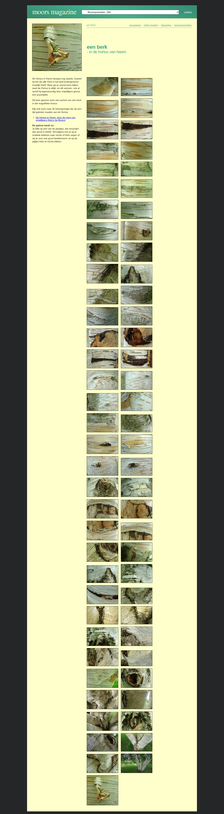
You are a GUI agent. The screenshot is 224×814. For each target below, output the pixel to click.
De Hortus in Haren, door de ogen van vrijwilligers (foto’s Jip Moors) (55, 119)
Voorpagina (135, 25)
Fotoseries (166, 25)
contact (188, 12)
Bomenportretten (183, 25)
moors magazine (54, 11)
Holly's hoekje (151, 25)
